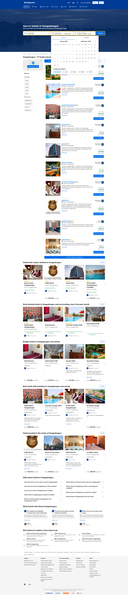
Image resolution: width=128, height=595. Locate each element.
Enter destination (30, 32)
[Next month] (95, 41)
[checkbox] (72, 47)
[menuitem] (26, 6)
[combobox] (37, 33)
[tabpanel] (74, 57)
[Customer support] (77, 2)
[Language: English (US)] (73, 2)
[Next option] (105, 282)
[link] (33, 80)
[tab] (63, 37)
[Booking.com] (29, 3)
